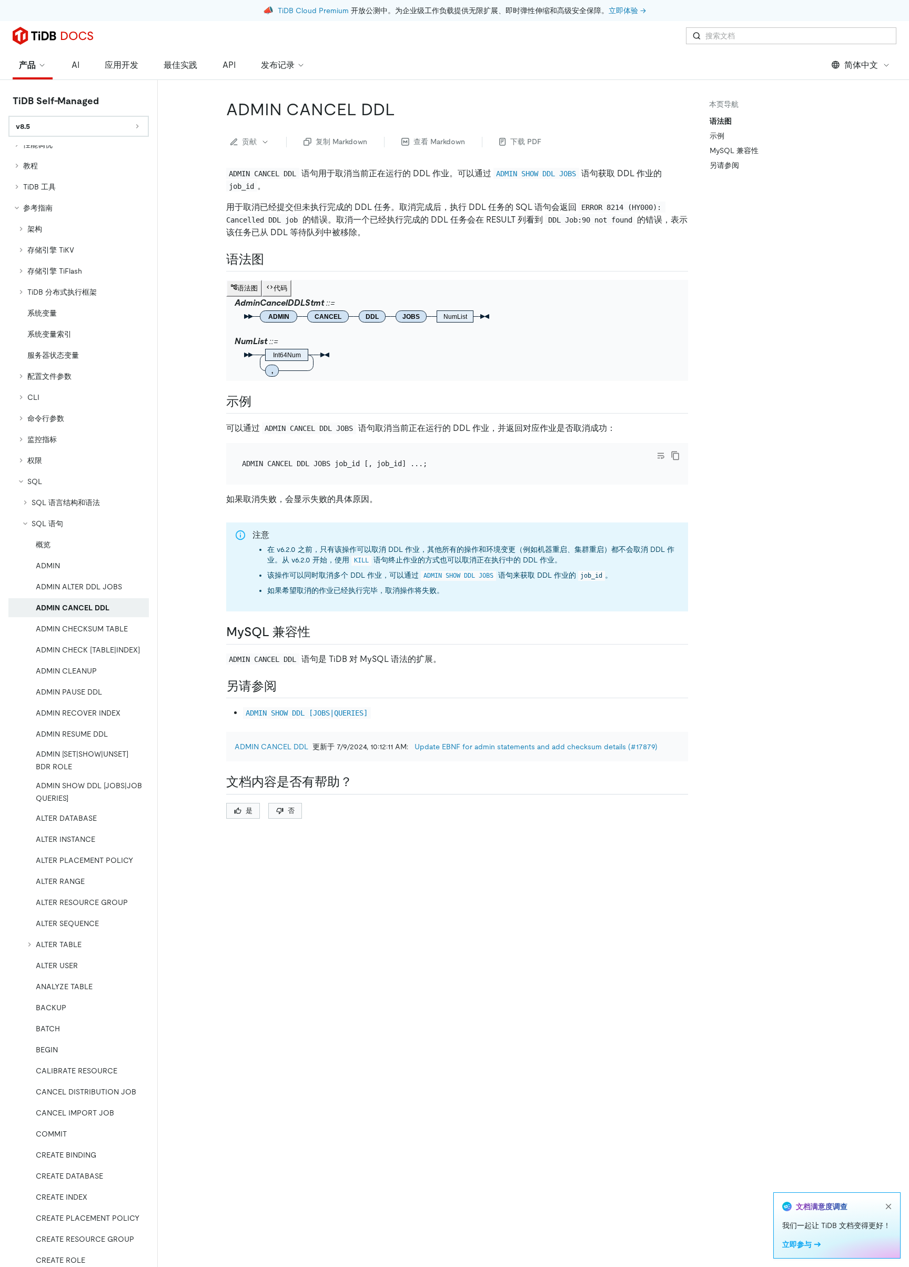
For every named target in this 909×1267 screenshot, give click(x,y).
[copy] (675, 455)
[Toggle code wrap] (660, 455)
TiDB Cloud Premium (313, 10)
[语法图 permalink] (272, 259)
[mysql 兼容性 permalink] (318, 632)
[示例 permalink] (260, 401)
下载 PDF (525, 141)
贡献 (249, 141)
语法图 (721, 121)
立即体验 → (627, 10)
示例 (717, 136)
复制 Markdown (341, 141)
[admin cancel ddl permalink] (403, 109)
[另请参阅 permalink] (285, 686)
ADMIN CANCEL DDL (271, 746)
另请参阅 (724, 165)
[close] (888, 1206)
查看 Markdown (439, 141)
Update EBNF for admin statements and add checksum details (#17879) (536, 746)
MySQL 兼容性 (734, 150)
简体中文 (861, 65)
